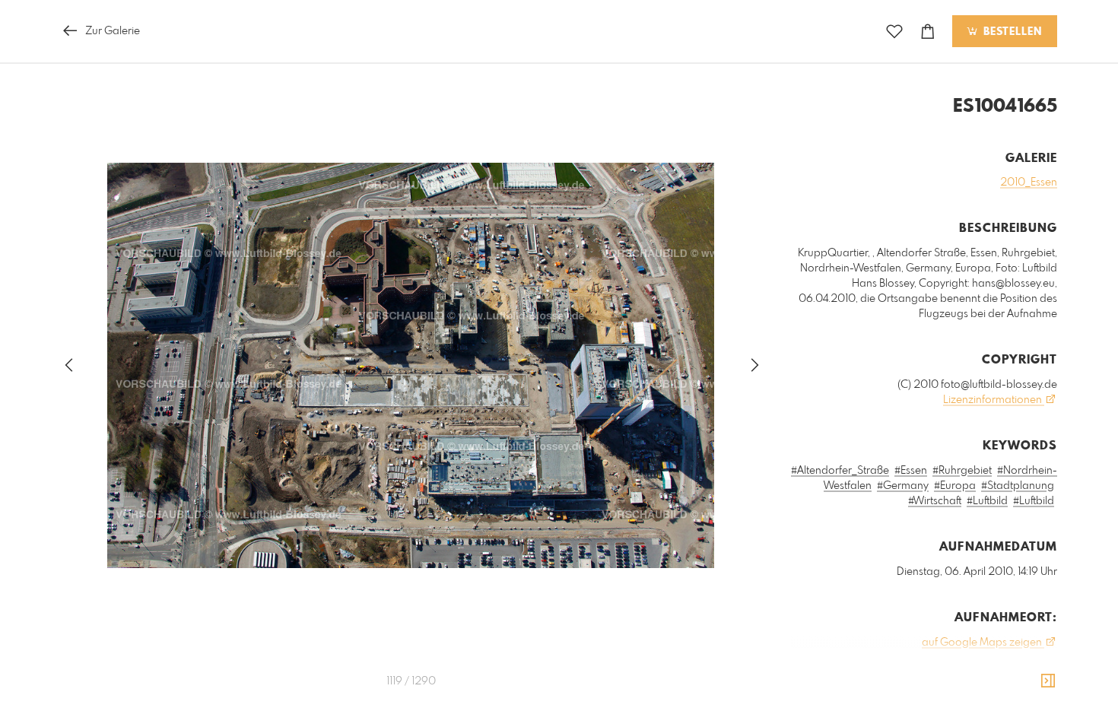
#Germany (903, 486)
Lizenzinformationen (993, 400)
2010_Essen (1028, 182)
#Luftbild (987, 501)
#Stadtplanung (1017, 486)
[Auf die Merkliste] (894, 31)
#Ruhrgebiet (962, 470)
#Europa (955, 486)
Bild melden (1031, 711)
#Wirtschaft (934, 501)
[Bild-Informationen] (1048, 681)
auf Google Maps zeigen (983, 642)
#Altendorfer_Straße (840, 470)
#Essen (910, 470)
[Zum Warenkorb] (928, 31)
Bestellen (1011, 32)
